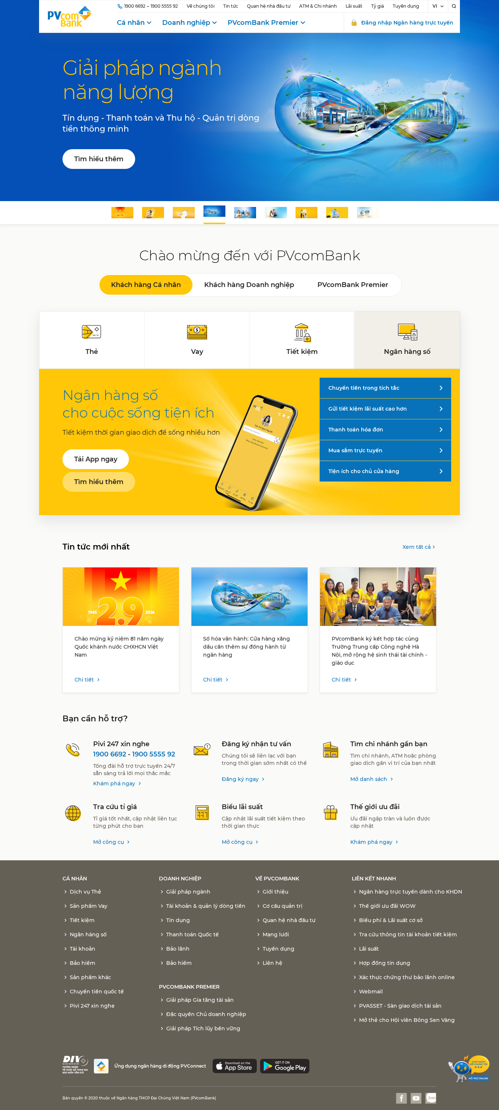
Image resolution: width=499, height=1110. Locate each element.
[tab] (92, 340)
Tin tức (230, 6)
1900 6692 (134, 6)
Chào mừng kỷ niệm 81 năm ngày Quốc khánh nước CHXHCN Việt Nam (119, 646)
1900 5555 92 (164, 6)
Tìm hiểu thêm (98, 159)
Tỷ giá (377, 6)
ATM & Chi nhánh (318, 6)
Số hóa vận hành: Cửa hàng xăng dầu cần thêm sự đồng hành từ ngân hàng (246, 646)
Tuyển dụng (406, 6)
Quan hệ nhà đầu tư (268, 6)
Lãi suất (354, 6)
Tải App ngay (95, 459)
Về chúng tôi (200, 6)
